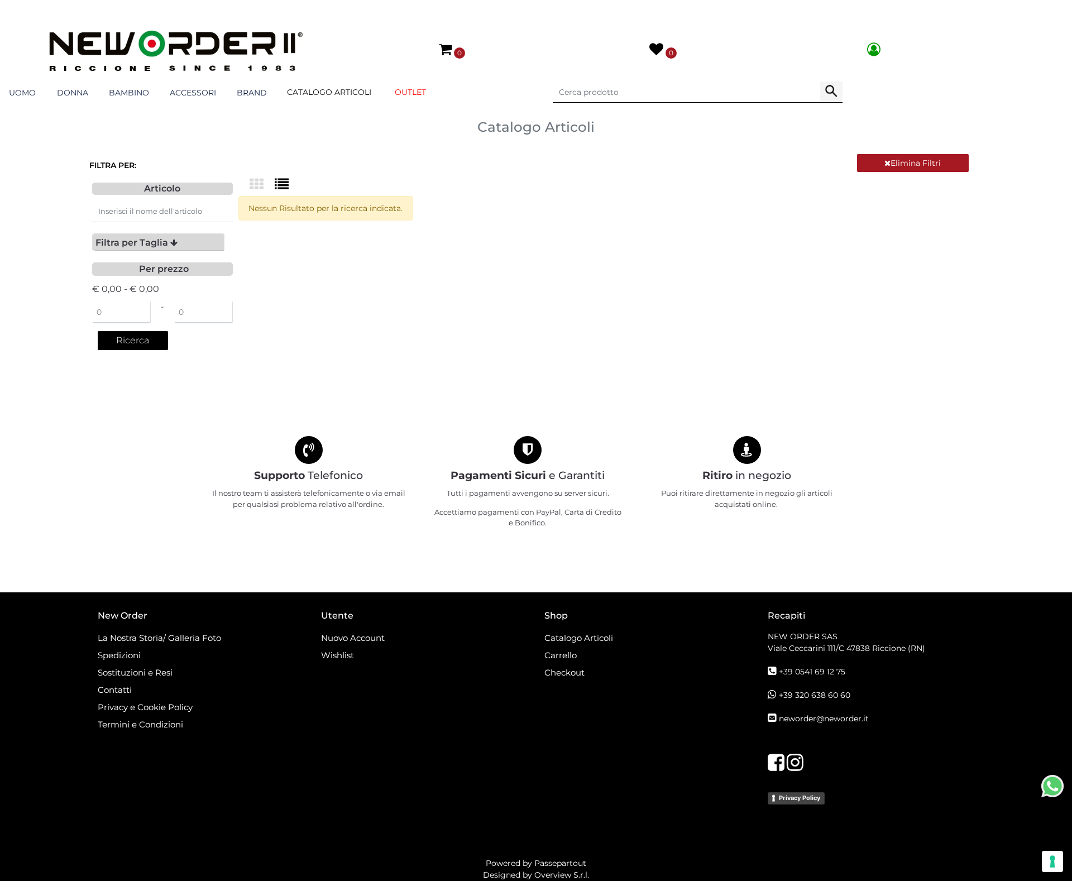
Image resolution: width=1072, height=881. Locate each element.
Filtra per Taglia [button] (132, 242)
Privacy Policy (799, 798)
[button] (831, 92)
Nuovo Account (353, 638)
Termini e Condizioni (140, 724)
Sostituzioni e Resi (136, 672)
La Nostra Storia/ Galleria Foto (159, 638)
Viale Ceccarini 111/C (846, 648)
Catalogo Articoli (329, 92)
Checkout (564, 672)
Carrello (560, 655)
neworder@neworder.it (824, 719)
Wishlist (337, 655)
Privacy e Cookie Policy (145, 707)
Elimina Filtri (916, 163)
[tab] (158, 242)
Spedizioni (119, 655)
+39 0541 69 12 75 (812, 672)
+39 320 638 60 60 (814, 695)
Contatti (115, 689)
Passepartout (560, 863)
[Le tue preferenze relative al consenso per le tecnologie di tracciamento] (1052, 861)
